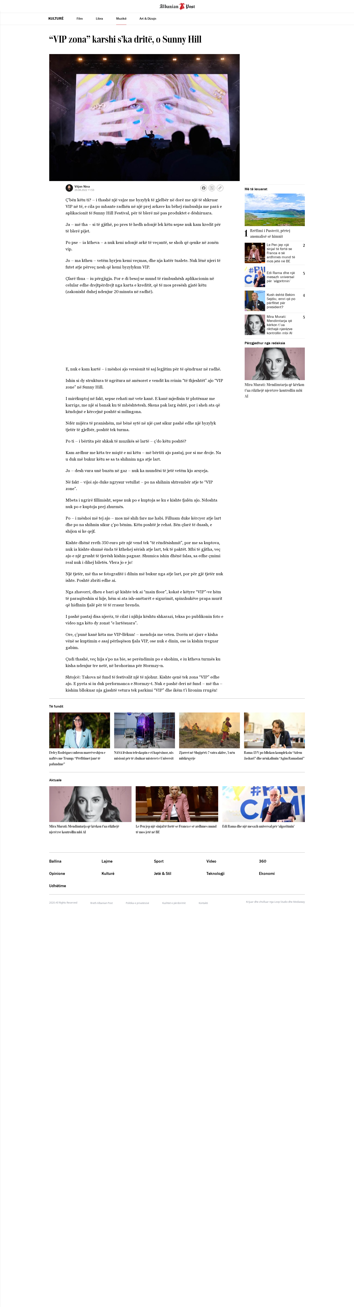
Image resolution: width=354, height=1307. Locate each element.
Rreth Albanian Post (101, 903)
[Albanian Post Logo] (177, 6)
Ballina (55, 861)
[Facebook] (203, 188)
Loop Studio (281, 902)
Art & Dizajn (148, 18)
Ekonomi (267, 873)
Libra (99, 18)
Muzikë (121, 18)
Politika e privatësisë (137, 903)
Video (211, 861)
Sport (158, 861)
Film (80, 18)
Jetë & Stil (162, 873)
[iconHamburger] (10, 5)
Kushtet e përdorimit (174, 903)
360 (262, 861)
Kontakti (203, 903)
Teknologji (215, 873)
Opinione (57, 873)
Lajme (107, 861)
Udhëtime (57, 885)
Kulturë (56, 18)
